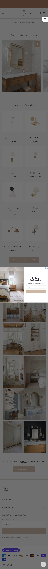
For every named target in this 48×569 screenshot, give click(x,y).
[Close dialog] (46, 268)
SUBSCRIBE (36, 291)
